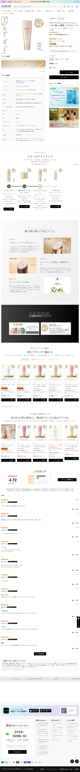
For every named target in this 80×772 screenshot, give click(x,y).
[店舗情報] (68, 7)
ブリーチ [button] (60, 489)
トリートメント (19, 110)
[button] (54, 32)
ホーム (3, 678)
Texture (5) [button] (53, 489)
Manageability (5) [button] (27, 489)
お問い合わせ (17, 1)
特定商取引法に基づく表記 (65, 769)
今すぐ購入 (64, 77)
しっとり (71, 28)
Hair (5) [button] (18, 489)
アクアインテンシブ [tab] (54, 359)
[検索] (64, 7)
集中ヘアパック (24, 191)
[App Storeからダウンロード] (34, 710)
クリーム (60, 28)
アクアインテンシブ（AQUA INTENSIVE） (26, 90)
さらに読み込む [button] (40, 653)
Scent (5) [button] (45, 489)
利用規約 (3, 1)
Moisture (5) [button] (37, 489)
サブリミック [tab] (24, 359)
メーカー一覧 (9, 678)
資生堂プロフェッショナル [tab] (38, 359)
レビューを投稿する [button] (67, 479)
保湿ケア (65, 28)
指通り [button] (67, 489)
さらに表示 (41, 140)
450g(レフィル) (59, 59)
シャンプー (8, 190)
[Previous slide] (72, 406)
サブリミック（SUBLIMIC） (23, 86)
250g (51, 59)
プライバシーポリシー (52, 769)
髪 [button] (72, 489)
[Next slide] (77, 406)
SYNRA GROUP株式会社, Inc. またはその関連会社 (20, 769)
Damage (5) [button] (10, 489)
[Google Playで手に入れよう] (45, 710)
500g (67, 59)
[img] (4, 499)
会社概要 (10, 1)
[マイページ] (72, 7)
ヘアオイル (55, 191)
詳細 (48, 1)
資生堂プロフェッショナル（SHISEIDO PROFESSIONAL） (29, 678)
